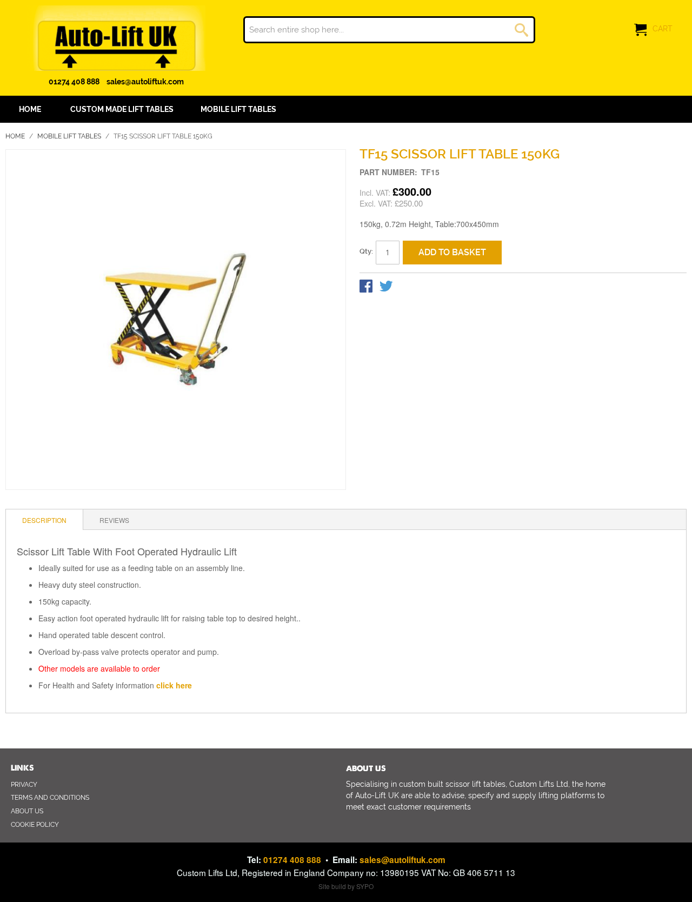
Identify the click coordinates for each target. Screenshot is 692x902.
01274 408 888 (74, 81)
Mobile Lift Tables (69, 136)
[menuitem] (122, 109)
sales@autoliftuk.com (145, 81)
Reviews (114, 520)
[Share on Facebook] (367, 288)
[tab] (44, 519)
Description (44, 520)
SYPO (365, 886)
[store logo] (116, 38)
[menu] (346, 109)
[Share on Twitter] (386, 288)
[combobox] (389, 29)
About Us (27, 811)
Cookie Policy (35, 824)
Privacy (24, 784)
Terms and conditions (50, 797)
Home (15, 136)
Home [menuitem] (30, 109)
